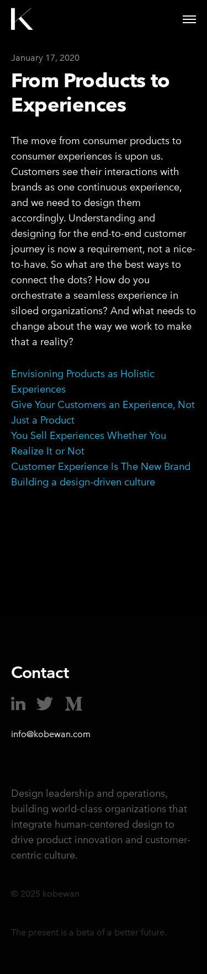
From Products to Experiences (90, 92)
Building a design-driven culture (83, 481)
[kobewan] (22, 19)
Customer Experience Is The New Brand (100, 466)
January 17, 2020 (45, 57)
